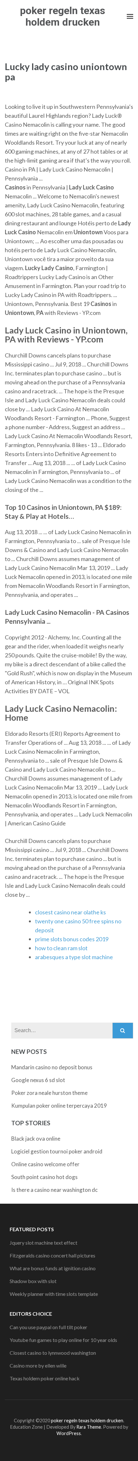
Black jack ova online (35, 1138)
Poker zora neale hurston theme (49, 1092)
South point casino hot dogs (44, 1177)
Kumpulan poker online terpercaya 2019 (59, 1105)
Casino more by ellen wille (38, 1365)
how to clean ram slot (61, 947)
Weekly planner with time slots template (54, 1294)
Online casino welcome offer (45, 1164)
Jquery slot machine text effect (43, 1243)
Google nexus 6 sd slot (38, 1080)
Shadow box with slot (33, 1281)
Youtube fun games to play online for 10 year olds (63, 1340)
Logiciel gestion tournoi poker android (56, 1151)
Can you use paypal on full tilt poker (48, 1327)
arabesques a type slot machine (74, 956)
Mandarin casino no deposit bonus (51, 1067)
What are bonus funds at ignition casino (53, 1268)
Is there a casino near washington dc (54, 1189)
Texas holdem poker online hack (45, 1378)
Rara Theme (88, 1427)
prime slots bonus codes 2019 (71, 939)
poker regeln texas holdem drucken (62, 16)
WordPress (68, 1433)
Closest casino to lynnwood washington (53, 1353)
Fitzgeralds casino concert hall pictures (52, 1255)
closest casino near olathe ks (70, 912)
